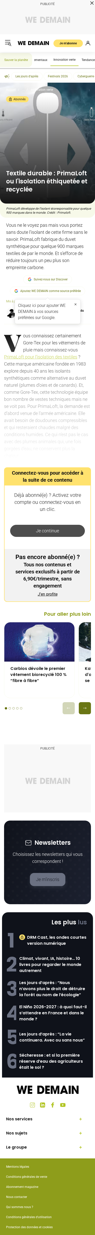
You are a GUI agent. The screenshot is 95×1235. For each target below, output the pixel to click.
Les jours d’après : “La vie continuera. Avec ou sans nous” (52, 1037)
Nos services (19, 1119)
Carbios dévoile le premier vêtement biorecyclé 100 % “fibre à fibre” (38, 675)
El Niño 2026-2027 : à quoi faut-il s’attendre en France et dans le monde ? (53, 1013)
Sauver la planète (16, 60)
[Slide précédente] (69, 708)
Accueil (11, 89)
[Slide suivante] (85, 708)
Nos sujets (16, 1133)
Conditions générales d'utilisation (29, 1217)
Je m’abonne (68, 43)
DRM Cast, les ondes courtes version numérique (56, 940)
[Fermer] (75, 304)
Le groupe (16, 1147)
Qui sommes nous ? (19, 1207)
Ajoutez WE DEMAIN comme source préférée (50, 291)
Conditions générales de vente (26, 1177)
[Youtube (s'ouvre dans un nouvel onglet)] (63, 1105)
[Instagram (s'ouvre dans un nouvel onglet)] (32, 1105)
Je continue (47, 530)
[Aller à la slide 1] (6, 708)
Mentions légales (17, 1166)
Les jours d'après (26, 76)
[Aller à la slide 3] (13, 708)
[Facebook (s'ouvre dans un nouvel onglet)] (53, 1105)
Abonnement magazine (22, 1187)
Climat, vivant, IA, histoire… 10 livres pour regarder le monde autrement (50, 964)
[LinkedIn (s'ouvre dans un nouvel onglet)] (43, 1105)
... (23, 89)
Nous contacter (16, 1197)
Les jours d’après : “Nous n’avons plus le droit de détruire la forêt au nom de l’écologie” (52, 989)
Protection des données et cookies (29, 1227)
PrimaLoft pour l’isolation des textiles (40, 357)
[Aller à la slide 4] (17, 708)
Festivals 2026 (58, 76)
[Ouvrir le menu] (8, 43)
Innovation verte (64, 59)
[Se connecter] (88, 43)
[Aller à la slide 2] (10, 708)
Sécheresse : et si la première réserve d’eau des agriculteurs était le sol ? (51, 1061)
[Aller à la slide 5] (21, 708)
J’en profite (48, 594)
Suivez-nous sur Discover (51, 279)
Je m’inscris (47, 879)
